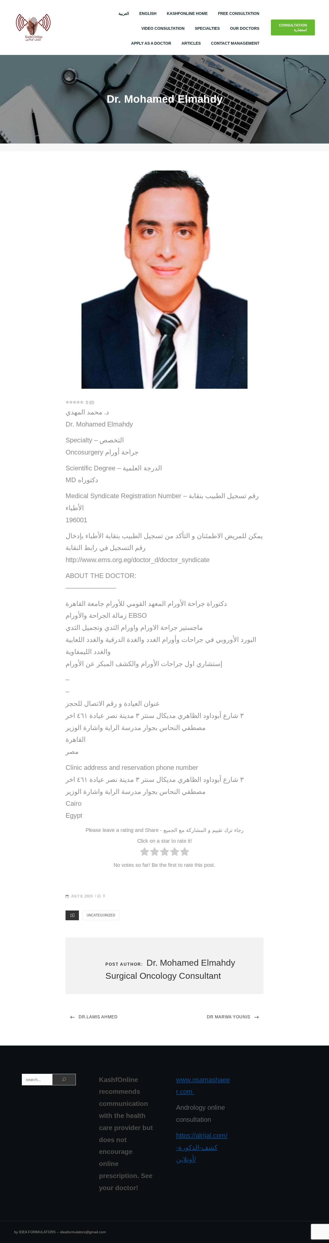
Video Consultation (163, 28)
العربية (123, 13)
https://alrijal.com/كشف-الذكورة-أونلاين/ (201, 1147)
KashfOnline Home (187, 13)
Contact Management (235, 43)
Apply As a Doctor (151, 43)
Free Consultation (238, 13)
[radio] (144, 853)
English (148, 13)
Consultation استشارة (293, 27)
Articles (191, 43)
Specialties (207, 28)
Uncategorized (101, 915)
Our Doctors (244, 28)
